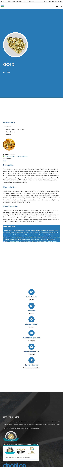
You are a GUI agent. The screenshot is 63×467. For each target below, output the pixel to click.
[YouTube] (53, 1)
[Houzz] (58, 1)
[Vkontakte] (50, 1)
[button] (57, 6)
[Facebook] (44, 1)
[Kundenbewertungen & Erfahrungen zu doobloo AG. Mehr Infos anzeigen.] (21, 460)
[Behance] (55, 1)
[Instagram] (61, 1)
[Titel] (2, 6)
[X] (47, 1)
